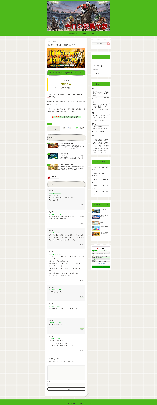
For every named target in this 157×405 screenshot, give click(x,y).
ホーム (95, 62)
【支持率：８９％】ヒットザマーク (100, 193)
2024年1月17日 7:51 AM (55, 322)
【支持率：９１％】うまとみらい (100, 187)
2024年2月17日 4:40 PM (55, 289)
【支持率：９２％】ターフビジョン (100, 175)
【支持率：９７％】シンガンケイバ (100, 169)
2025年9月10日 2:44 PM (55, 214)
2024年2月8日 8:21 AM (54, 306)
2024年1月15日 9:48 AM (55, 338)
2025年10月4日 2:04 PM (55, 193)
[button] (82, 128)
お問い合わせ (97, 73)
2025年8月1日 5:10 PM (54, 233)
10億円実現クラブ (57, 124)
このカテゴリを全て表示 (101, 263)
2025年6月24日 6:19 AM (55, 254)
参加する (108, 264)
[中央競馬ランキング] (53, 177)
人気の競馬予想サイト (99, 66)
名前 (48, 381)
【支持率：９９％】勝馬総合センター (100, 181)
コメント (51, 364)
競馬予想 (50, 124)
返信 (82, 204)
